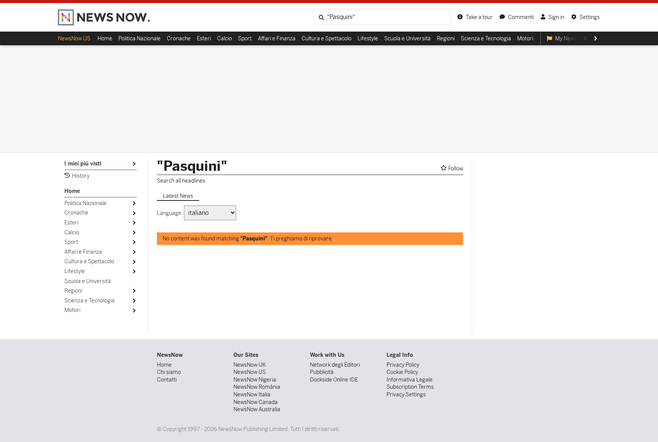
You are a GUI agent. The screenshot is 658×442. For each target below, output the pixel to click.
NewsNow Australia (256, 409)
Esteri (204, 38)
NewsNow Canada (255, 402)
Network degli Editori (335, 364)
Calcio (224, 38)
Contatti (167, 379)
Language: (170, 213)
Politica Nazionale (139, 38)
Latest (178, 195)
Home (104, 38)
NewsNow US (74, 38)
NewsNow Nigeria (254, 379)
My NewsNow (571, 38)
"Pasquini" (192, 166)
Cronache (179, 38)
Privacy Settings (406, 394)
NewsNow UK (249, 364)
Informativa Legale (409, 379)
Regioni (446, 38)
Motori (525, 38)
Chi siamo (169, 372)
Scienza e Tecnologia (486, 38)
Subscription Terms (410, 386)
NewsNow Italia (251, 394)
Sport (245, 38)
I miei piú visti (84, 164)
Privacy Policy (402, 364)
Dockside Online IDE (334, 379)
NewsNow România (256, 386)
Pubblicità (322, 372)
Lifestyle (368, 38)
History (80, 175)
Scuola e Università (407, 38)
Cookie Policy (402, 372)
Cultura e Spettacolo (326, 38)
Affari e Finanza (276, 38)
